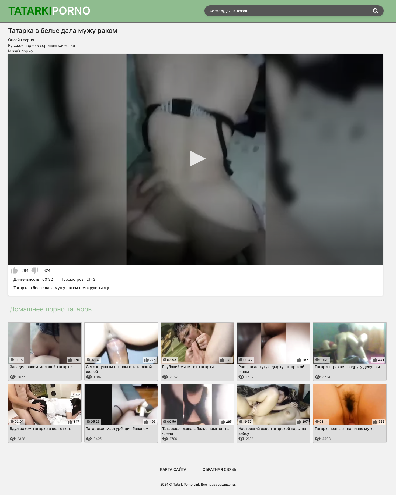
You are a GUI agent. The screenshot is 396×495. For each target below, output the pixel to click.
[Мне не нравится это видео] (34, 270)
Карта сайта (173, 469)
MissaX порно (20, 51)
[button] (196, 158)
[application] (195, 159)
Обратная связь (219, 469)
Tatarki (49, 10)
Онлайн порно (21, 39)
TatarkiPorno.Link (186, 484)
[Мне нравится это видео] (14, 270)
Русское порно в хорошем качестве (41, 45)
